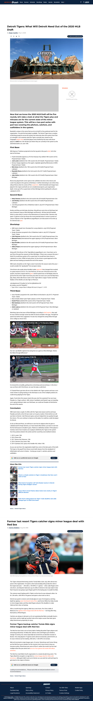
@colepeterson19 (15, 283)
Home (11, 508)
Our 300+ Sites (63, 687)
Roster (45, 2)
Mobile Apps (78, 687)
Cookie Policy (79, 690)
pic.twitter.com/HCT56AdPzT (18, 285)
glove (31, 273)
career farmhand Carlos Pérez (28, 601)
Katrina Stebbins (14, 527)
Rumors (26, 2)
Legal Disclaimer (15, 693)
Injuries (50, 2)
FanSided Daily (14, 690)
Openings (28, 687)
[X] (83, 2)
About (12, 687)
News (21, 2)
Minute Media (10, 696)
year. (21, 220)
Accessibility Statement (33, 693)
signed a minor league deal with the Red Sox (31, 610)
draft (49, 151)
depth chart (20, 139)
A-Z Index (48, 693)
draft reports (47, 312)
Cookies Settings (64, 693)
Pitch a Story (29, 690)
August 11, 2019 (42, 287)
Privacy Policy (49, 690)
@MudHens (35, 283)
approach (39, 269)
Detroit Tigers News (20, 508)
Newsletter (57, 2)
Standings (39, 2)
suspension (35, 185)
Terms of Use (63, 690)
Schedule (32, 2)
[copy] (19, 36)
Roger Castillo (13, 33)
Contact (47, 687)
